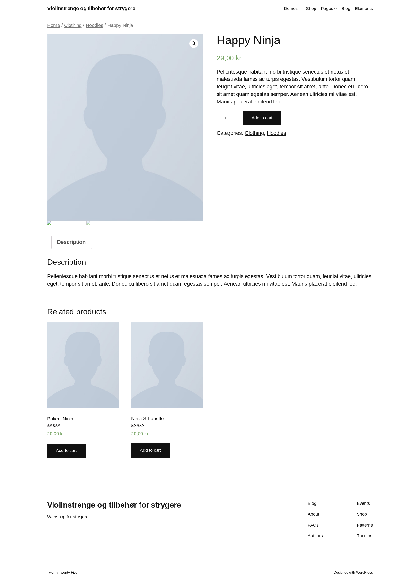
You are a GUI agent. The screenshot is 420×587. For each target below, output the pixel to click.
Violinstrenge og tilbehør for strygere (91, 8)
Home (53, 25)
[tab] (71, 242)
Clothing (72, 25)
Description (71, 242)
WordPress (364, 572)
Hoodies (94, 25)
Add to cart (262, 117)
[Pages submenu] (335, 8)
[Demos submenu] (300, 8)
